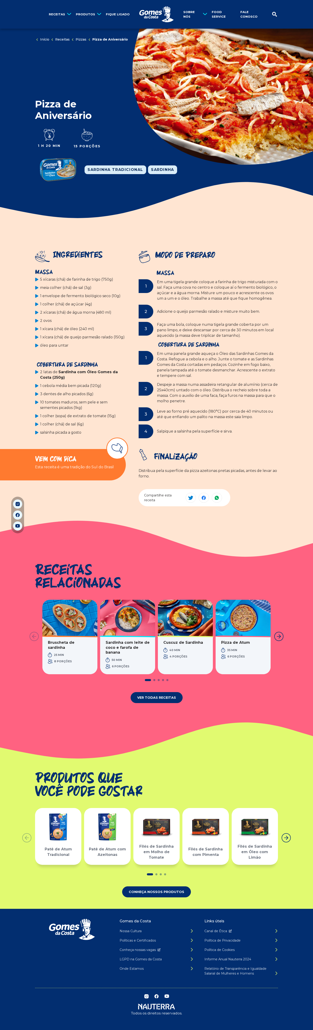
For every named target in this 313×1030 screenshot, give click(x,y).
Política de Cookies (219, 950)
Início (44, 39)
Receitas (57, 14)
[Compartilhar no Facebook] (204, 498)
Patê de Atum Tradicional (58, 852)
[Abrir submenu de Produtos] (99, 14)
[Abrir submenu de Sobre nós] (205, 14)
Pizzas (81, 39)
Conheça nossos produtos (156, 892)
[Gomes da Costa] (156, 14)
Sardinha (162, 169)
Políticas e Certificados (138, 940)
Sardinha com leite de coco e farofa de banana (128, 647)
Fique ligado (118, 14)
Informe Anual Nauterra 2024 (227, 959)
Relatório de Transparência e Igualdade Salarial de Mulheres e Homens (235, 971)
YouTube (17, 526)
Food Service (219, 14)
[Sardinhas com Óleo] (58, 169)
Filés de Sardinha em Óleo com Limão (255, 852)
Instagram (17, 504)
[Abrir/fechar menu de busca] (274, 14)
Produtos (85, 14)
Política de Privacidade (222, 940)
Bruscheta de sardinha (61, 645)
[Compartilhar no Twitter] (191, 498)
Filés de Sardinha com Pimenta (205, 852)
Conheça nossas (138, 950)
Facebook (17, 515)
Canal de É (215, 931)
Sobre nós (189, 14)
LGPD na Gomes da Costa (141, 959)
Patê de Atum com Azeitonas (107, 852)
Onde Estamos (132, 969)
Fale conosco (249, 14)
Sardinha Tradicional (115, 169)
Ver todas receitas (156, 698)
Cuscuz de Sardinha (183, 642)
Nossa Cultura (131, 931)
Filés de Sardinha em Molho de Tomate (156, 852)
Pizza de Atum (235, 642)
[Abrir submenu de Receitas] (69, 14)
